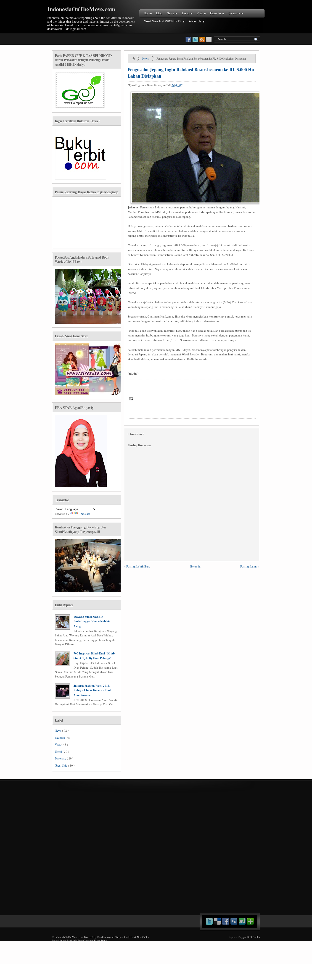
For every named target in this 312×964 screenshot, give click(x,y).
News (170, 13)
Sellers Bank (65, 940)
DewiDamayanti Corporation (112, 937)
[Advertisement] (212, 808)
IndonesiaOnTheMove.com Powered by (76, 937)
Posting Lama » (249, 566)
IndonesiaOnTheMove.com (81, 9)
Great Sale (61, 765)
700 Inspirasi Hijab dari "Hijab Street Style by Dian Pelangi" (94, 655)
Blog (159, 13)
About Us (195, 21)
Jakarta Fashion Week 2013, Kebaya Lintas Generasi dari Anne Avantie (92, 690)
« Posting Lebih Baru (137, 566)
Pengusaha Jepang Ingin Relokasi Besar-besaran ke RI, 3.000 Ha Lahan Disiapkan (191, 72)
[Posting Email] (131, 399)
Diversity (234, 13)
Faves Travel (100, 940)
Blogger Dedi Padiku (249, 937)
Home (148, 13)
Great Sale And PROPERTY (162, 21)
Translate (84, 514)
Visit (200, 13)
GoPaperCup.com (83, 940)
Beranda (195, 566)
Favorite (215, 13)
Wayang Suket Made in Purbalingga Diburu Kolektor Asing (93, 621)
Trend (185, 13)
